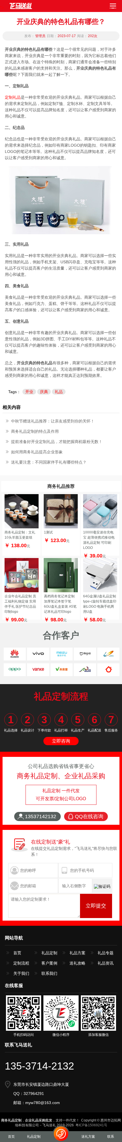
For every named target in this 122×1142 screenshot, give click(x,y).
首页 (17, 953)
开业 (29, 391)
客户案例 (49, 963)
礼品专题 (105, 953)
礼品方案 (77, 953)
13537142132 (40, 816)
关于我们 (21, 973)
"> (2, 7)
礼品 (59, 391)
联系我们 (49, 973)
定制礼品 (13, 97)
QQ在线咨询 (89, 816)
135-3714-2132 (39, 1066)
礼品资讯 (105, 963)
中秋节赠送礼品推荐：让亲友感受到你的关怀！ (52, 421)
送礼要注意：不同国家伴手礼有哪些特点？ (49, 462)
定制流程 (21, 963)
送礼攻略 (77, 963)
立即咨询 (61, 741)
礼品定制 (49, 953)
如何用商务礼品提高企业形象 (37, 452)
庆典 (44, 391)
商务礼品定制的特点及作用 (35, 431)
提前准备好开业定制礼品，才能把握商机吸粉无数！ (56, 441)
